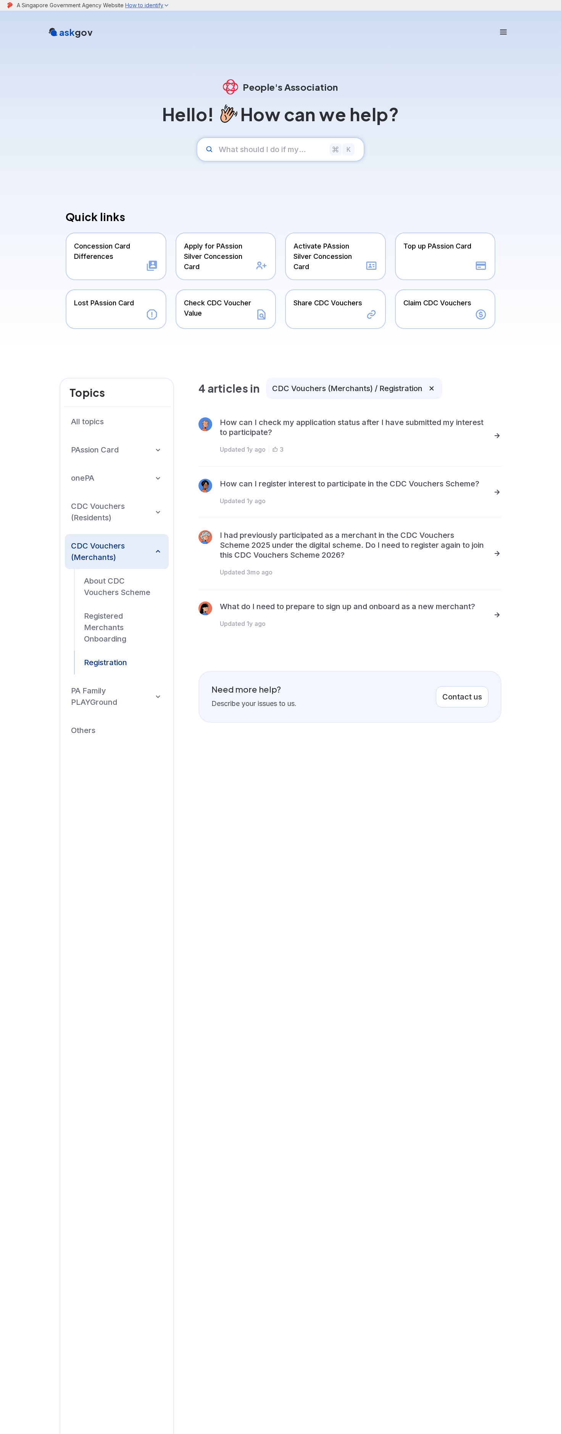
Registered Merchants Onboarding (105, 627)
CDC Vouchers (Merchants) (98, 551)
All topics (87, 421)
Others (83, 730)
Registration (105, 662)
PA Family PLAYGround (94, 696)
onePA (82, 478)
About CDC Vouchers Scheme (117, 586)
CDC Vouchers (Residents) (98, 512)
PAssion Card (95, 449)
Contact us (462, 696)
